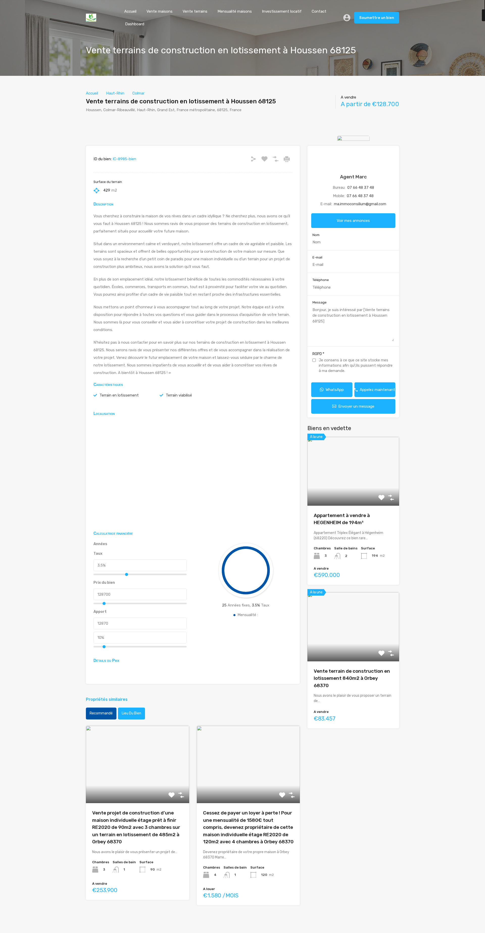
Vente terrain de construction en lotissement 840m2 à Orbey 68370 (352, 678)
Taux (97, 553)
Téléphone (320, 280)
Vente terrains (195, 11)
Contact (319, 11)
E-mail (317, 257)
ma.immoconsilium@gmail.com (360, 204)
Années (100, 544)
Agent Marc (353, 177)
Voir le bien (137, 787)
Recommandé (101, 713)
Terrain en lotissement (119, 395)
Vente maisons (160, 11)
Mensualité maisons (234, 11)
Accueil (130, 11)
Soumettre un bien (376, 17)
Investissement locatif (282, 11)
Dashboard (134, 24)
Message (319, 302)
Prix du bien (104, 582)
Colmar (138, 93)
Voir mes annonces (353, 220)
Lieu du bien (131, 713)
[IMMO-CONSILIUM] (91, 19)
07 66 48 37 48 (360, 187)
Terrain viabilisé (179, 395)
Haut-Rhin (115, 93)
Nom (316, 235)
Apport (100, 611)
